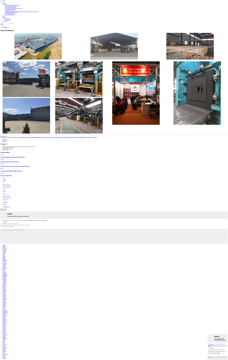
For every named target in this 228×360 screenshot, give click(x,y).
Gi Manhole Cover (90, 137)
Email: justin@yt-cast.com (8, 148)
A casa (4, 3)
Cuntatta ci (5, 21)
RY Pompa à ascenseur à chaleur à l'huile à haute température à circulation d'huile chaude (22, 11)
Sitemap (28, 137)
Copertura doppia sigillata (80, 137)
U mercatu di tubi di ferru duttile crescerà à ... (11, 171)
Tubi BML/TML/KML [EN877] (11, 12)
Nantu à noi (5, 17)
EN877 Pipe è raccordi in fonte (11, 6)
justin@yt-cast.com (6, 195)
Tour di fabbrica (8, 19)
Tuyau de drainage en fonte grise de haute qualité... (12, 157)
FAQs (4, 16)
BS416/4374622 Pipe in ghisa (10, 7)
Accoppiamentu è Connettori (10, 9)
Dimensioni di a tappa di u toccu (42, 137)
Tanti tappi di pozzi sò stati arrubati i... (9, 161)
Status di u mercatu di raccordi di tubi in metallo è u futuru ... (15, 166)
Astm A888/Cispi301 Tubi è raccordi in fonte (13, 8)
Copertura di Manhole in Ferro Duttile (12, 5)
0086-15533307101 (6, 184)
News (4, 15)
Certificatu (7, 20)
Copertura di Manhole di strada (56, 137)
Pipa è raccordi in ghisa (6, 175)
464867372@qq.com (7, 197)
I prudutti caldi (23, 137)
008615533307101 (6, 206)
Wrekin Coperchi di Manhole (69, 137)
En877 (95, 137)
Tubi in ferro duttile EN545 (10, 14)
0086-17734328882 (6, 186)
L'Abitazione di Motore (9, 10)
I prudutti (4, 4)
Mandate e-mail (3, 209)
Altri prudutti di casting (9, 13)
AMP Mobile (33, 137)
